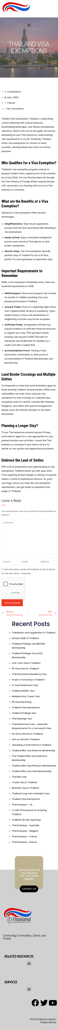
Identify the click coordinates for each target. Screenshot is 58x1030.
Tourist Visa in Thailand (24, 782)
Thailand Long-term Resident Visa (30, 793)
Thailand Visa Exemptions (26, 707)
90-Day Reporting (21, 701)
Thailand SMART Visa (23, 690)
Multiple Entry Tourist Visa (26, 696)
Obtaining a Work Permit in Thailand (31, 744)
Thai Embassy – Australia (25, 825)
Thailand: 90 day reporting (26, 819)
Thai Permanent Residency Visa (29, 674)
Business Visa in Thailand (25, 787)
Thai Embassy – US (22, 804)
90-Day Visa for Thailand (25, 668)
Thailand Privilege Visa (24, 713)
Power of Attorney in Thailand (28, 679)
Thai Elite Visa (19, 776)
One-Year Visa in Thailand (26, 663)
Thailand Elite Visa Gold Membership (32, 771)
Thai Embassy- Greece (24, 842)
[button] (29, 25)
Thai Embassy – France (24, 836)
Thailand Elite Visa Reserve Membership (33, 750)
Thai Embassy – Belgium (25, 830)
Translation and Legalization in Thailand (33, 632)
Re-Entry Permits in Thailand (27, 733)
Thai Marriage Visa (22, 718)
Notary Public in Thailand (25, 638)
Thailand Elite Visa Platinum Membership (34, 765)
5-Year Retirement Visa (25, 685)
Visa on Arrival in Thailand (25, 739)
